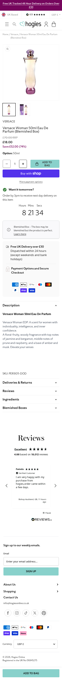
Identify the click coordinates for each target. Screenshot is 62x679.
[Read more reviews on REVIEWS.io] (41, 520)
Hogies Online (18, 657)
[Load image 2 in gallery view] (23, 109)
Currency (7, 643)
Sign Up (31, 571)
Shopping (9, 591)
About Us (9, 584)
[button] (7, 24)
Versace (14, 34)
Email (6, 553)
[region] (31, 486)
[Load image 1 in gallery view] (9, 109)
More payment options (31, 181)
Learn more (20, 234)
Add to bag (31, 673)
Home (5, 34)
